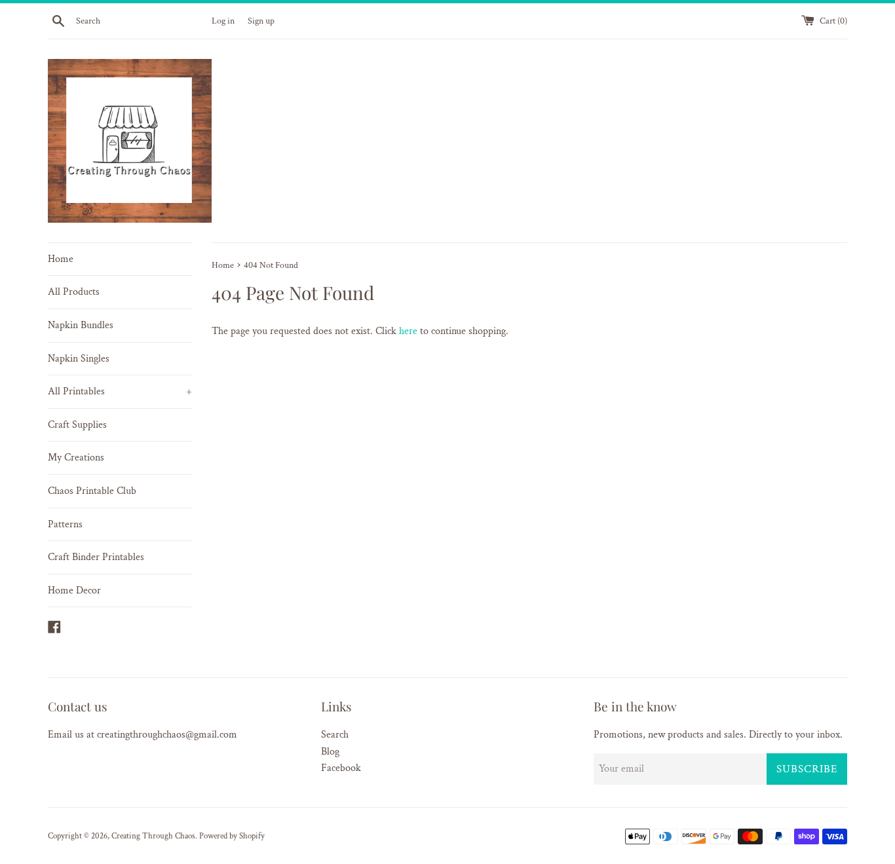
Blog (330, 752)
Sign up (261, 20)
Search (335, 735)
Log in (223, 20)
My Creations (76, 457)
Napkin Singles (78, 359)
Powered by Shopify (232, 836)
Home (60, 259)
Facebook (341, 768)
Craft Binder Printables (96, 557)
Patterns (65, 524)
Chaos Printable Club (92, 491)
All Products (74, 292)
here (408, 331)
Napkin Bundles (80, 325)
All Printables (120, 391)
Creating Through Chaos (153, 836)
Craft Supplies (77, 425)
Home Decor (74, 590)
